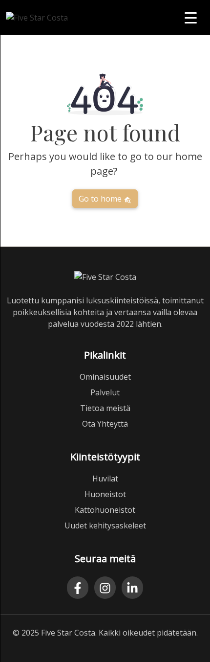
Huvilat (105, 478)
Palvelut (105, 392)
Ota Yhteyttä (105, 423)
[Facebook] (77, 587)
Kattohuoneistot (105, 509)
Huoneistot (105, 494)
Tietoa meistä (105, 408)
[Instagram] (105, 587)
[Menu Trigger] (190, 17)
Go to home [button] (101, 198)
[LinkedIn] (132, 587)
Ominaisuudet (105, 376)
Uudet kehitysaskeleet (105, 525)
